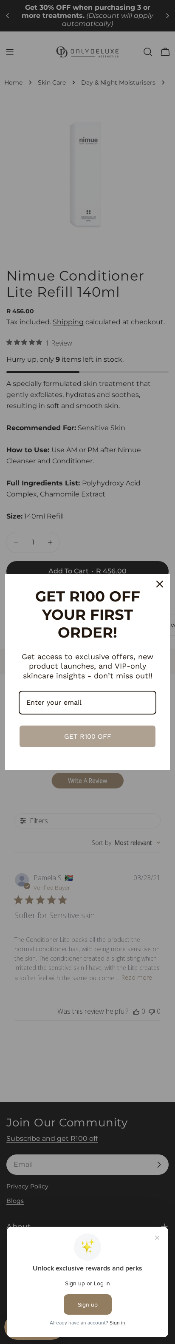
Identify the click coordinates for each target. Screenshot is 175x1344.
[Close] (160, 584)
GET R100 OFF (87, 736)
